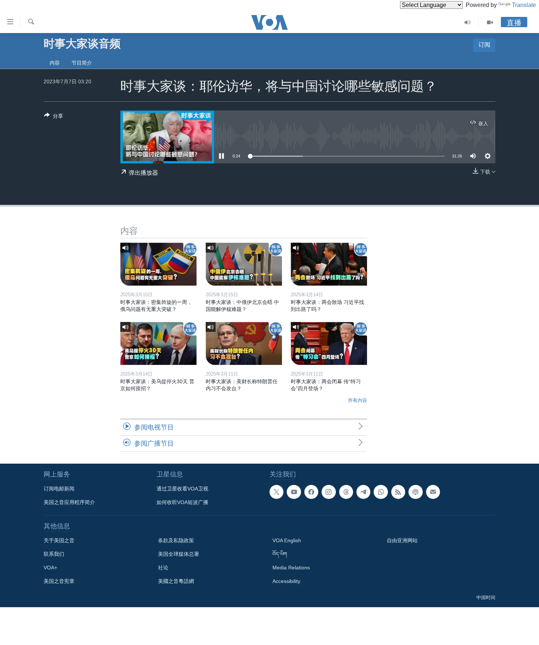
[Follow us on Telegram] (363, 492)
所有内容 (357, 400)
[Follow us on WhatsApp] (381, 492)
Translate (524, 5)
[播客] (415, 492)
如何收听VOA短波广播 (182, 502)
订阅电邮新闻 (59, 489)
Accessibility (286, 581)
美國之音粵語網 (176, 581)
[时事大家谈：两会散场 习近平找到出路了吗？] (329, 264)
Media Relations (291, 567)
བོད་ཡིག (279, 554)
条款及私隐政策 (176, 540)
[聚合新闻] (398, 492)
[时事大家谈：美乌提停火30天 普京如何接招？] (158, 343)
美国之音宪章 (59, 581)
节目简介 (82, 63)
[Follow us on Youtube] (294, 492)
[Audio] (467, 22)
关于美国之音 (59, 540)
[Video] (490, 22)
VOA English (286, 540)
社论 (163, 567)
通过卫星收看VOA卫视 (182, 489)
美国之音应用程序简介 (69, 502)
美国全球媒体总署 (178, 554)
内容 (55, 63)
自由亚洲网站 (402, 540)
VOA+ (50, 567)
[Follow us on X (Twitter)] (276, 492)
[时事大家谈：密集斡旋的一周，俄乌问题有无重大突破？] (158, 264)
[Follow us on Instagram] (329, 492)
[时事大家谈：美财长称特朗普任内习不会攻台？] (244, 343)
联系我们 (54, 554)
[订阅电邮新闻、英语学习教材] (433, 492)
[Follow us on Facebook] (311, 492)
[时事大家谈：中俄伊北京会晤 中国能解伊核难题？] (244, 264)
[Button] (53, 117)
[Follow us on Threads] (346, 492)
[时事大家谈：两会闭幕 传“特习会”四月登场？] (329, 343)
